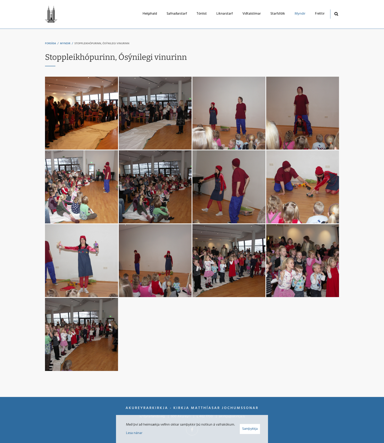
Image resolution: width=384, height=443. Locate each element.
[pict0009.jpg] (302, 113)
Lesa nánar (134, 433)
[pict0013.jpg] (302, 186)
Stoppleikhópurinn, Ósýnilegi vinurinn (101, 43)
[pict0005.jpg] (155, 113)
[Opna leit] (336, 13)
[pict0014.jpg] (81, 260)
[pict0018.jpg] (302, 260)
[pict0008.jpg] (228, 113)
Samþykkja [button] (250, 429)
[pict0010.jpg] (81, 186)
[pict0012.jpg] (228, 186)
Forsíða (50, 43)
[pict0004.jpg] (81, 113)
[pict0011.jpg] (155, 186)
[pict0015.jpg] (155, 260)
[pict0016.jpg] (228, 260)
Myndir (65, 43)
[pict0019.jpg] (81, 334)
